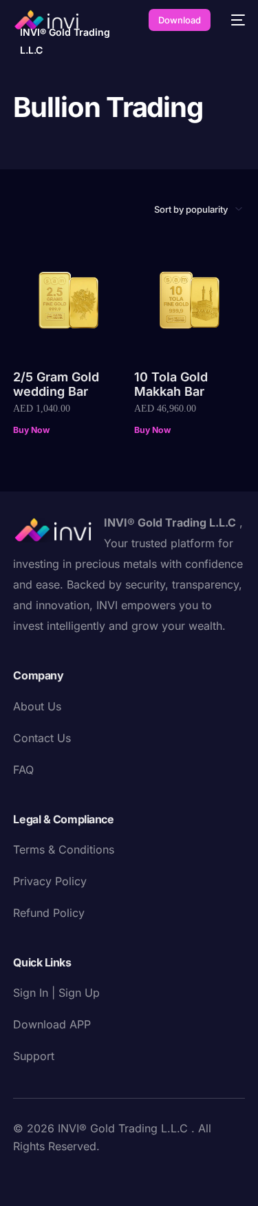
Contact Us (42, 738)
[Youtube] (68, 1176)
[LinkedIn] (112, 1176)
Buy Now (31, 430)
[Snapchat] (134, 1176)
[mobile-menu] (234, 20)
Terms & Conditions (63, 849)
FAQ (23, 769)
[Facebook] (24, 1176)
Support (33, 1056)
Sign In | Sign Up (56, 992)
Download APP (52, 1024)
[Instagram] (90, 1176)
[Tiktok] (156, 1176)
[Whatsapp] (178, 1176)
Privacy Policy (50, 881)
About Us (37, 706)
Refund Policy (49, 913)
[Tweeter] (46, 1176)
